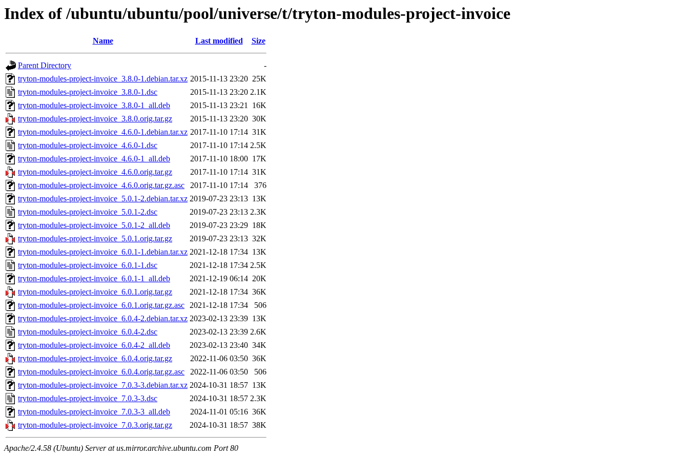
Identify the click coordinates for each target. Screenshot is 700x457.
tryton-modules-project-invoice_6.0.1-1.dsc (87, 265)
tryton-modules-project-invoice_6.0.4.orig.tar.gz (95, 358)
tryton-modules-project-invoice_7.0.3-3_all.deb (94, 411)
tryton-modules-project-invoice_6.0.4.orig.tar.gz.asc (101, 371)
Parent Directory (44, 65)
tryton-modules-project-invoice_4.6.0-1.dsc (87, 145)
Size (258, 40)
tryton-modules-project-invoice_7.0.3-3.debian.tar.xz (103, 385)
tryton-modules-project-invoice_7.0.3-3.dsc (87, 398)
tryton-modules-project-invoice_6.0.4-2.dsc (87, 331)
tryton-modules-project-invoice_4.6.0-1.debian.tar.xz (103, 132)
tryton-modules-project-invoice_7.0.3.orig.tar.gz (95, 425)
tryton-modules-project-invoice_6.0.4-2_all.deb (94, 345)
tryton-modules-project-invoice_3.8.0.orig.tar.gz (95, 118)
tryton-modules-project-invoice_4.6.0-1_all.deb (94, 158)
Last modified (219, 40)
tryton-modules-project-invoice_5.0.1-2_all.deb (94, 225)
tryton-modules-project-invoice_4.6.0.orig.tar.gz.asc (101, 185)
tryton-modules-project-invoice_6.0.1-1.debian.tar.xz (103, 251)
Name (103, 40)
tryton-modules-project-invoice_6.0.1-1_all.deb (94, 278)
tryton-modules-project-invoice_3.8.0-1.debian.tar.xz (103, 78)
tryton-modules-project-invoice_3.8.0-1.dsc (87, 92)
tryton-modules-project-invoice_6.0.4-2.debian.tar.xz (103, 318)
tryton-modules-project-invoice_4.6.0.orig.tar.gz (95, 172)
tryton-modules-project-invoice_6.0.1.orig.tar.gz (95, 291)
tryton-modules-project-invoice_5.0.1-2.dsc (87, 211)
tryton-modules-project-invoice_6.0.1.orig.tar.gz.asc (101, 305)
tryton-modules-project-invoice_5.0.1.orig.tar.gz (95, 238)
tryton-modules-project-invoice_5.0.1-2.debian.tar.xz (103, 198)
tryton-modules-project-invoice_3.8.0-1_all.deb (94, 105)
